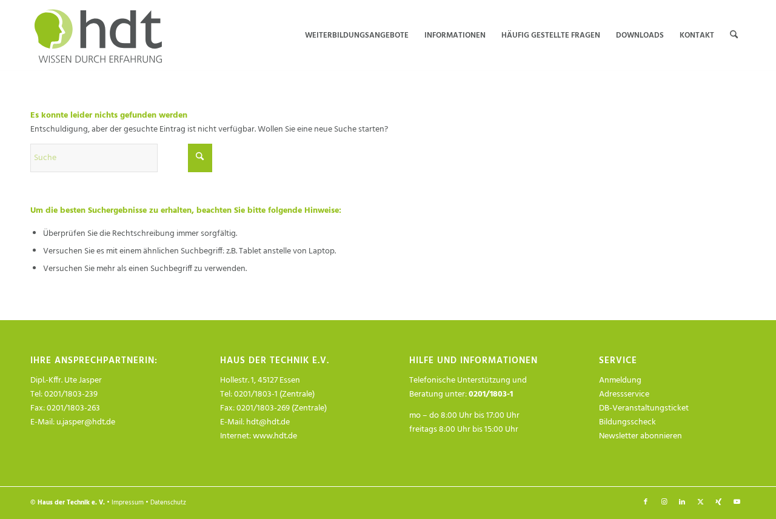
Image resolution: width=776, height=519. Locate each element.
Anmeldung (620, 380)
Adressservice (624, 394)
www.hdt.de (275, 436)
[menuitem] (356, 36)
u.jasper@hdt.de (85, 422)
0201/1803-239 (71, 394)
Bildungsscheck (627, 422)
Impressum (128, 502)
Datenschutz (168, 502)
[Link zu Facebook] (646, 502)
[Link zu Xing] (718, 502)
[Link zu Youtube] (737, 502)
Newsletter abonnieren (640, 436)
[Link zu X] (700, 502)
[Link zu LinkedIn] (682, 502)
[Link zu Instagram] (664, 502)
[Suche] (734, 36)
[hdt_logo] (100, 36)
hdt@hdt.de (268, 422)
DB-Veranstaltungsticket (644, 408)
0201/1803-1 (491, 394)
